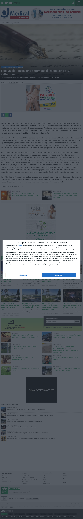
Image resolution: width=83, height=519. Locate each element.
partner (20, 245)
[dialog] (41, 259)
